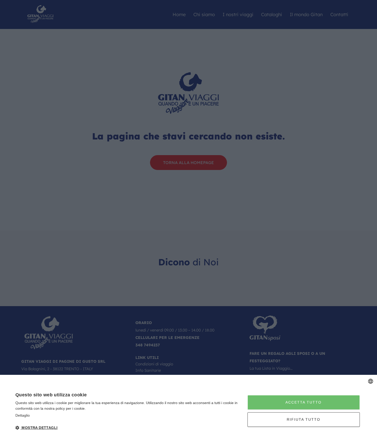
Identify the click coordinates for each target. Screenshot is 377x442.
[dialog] (188, 408)
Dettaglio (22, 415)
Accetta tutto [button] (303, 402)
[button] (128, 428)
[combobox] (370, 381)
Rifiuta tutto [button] (303, 419)
